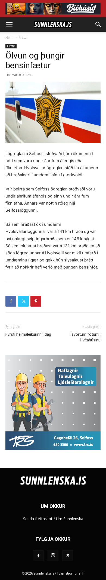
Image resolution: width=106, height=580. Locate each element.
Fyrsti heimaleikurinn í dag (28, 334)
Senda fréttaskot (37, 518)
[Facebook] (10, 301)
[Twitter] (23, 301)
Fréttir (23, 37)
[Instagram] (53, 555)
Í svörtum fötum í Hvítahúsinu (85, 337)
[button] (9, 24)
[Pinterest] (35, 301)
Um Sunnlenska (69, 518)
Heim (9, 37)
